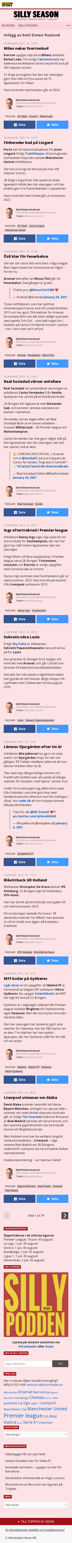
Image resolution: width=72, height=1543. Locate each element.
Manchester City (15, 1409)
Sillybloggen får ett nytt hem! (25, 1454)
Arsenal (25, 1391)
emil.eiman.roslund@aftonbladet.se (36, 103)
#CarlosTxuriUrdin (31, 466)
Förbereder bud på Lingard (28, 142)
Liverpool (48, 1402)
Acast (49, 1346)
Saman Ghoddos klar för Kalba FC (28, 1461)
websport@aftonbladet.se (45, 1385)
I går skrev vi (13, 985)
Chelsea (36, 1397)
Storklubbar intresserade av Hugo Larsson (35, 1478)
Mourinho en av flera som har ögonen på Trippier (33, 1486)
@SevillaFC (30, 458)
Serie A (29, 1422)
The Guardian (32, 1117)
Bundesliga (21, 1398)
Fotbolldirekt (45, 994)
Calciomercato (48, 59)
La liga (24, 1402)
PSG (46, 1416)
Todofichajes (34, 153)
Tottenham (44, 1423)
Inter (55, 1398)
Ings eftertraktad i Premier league (36, 530)
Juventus (10, 1403)
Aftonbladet (27, 1346)
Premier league (23, 1415)
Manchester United (47, 1409)
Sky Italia (19, 644)
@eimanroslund (33, 106)
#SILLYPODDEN (27, 25)
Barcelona (41, 1392)
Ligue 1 (35, 1403)
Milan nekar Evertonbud (26, 48)
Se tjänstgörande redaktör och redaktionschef (34, 1530)
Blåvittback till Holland (25, 880)
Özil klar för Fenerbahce (26, 256)
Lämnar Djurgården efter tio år (33, 746)
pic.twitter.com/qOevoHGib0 (34, 816)
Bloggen (8, 25)
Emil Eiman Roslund (28, 100)
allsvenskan (10, 1392)
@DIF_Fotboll (39, 812)
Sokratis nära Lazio (22, 636)
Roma (20, 1423)
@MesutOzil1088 (41, 290)
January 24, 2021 (55, 297)
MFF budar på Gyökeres (25, 978)
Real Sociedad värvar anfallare (32, 381)
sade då (25, 801)
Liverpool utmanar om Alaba (30, 1097)
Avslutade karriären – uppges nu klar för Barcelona (33, 1469)
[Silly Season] (36, 15)
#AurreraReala (57, 466)
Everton (48, 1398)
